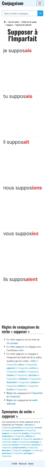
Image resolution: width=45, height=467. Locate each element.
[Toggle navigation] (39, 3)
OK (40, 13)
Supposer (9, 24)
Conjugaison (12, 3)
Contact (30, 463)
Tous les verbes (13, 21)
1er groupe (12, 343)
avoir (21, 350)
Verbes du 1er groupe (29, 21)
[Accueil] (5, 21)
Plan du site (23, 463)
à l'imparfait (27, 364)
